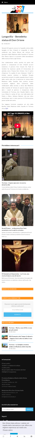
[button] (3, 436)
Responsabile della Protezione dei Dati (14, 369)
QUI (6, 108)
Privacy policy (6, 363)
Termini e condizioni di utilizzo (11, 365)
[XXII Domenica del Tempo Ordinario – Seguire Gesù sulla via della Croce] (5, 337)
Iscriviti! (17, 314)
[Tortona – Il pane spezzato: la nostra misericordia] (17, 165)
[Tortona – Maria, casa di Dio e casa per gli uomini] (5, 330)
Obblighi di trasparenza (9, 372)
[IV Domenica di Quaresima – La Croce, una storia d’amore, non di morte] (17, 255)
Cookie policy (6, 367)
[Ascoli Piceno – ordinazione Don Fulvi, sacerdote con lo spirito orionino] (17, 210)
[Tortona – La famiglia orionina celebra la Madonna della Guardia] (5, 346)
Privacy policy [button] (8, 430)
